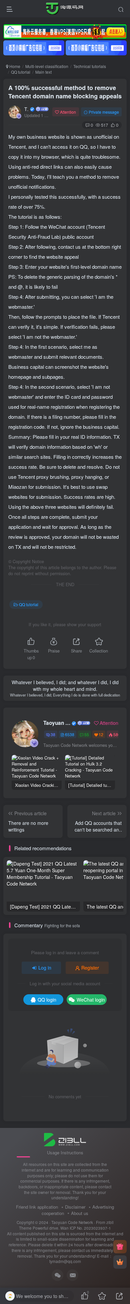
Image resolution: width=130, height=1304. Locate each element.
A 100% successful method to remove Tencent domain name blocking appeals (65, 91)
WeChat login (91, 999)
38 (53, 734)
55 (86, 734)
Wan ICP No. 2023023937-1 (85, 1228)
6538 (69, 734)
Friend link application (37, 1207)
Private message (104, 112)
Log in (44, 967)
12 (101, 734)
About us (79, 1213)
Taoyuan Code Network (26, 109)
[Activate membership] (120, 1262)
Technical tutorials (89, 66)
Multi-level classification (46, 66)
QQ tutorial (20, 72)
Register (90, 967)
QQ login (47, 999)
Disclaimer (75, 1207)
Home (14, 66)
